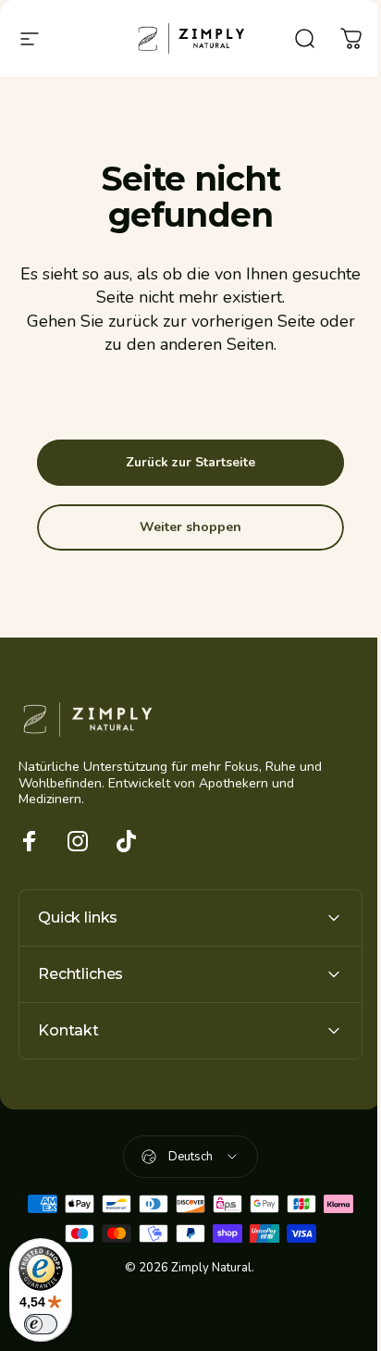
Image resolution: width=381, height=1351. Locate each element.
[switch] (40, 1324)
